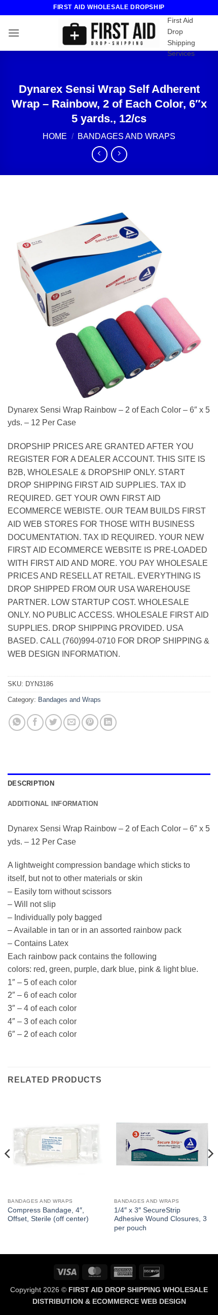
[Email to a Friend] (71, 722)
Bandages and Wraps (126, 136)
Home (55, 136)
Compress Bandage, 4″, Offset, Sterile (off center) (48, 1214)
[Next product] (99, 154)
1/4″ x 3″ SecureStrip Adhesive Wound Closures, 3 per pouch (160, 1219)
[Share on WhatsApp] (17, 722)
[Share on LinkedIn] (108, 722)
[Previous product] (119, 154)
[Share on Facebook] (35, 722)
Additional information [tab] (53, 803)
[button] (14, 32)
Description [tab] (31, 783)
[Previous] (8, 1174)
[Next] (210, 1174)
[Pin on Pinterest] (90, 722)
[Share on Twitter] (53, 722)
